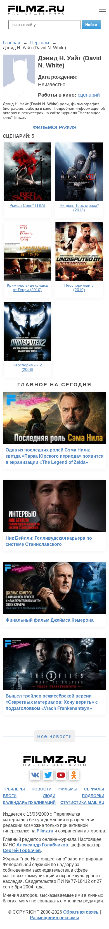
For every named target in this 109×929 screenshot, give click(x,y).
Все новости (54, 736)
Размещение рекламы (54, 917)
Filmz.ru (45, 831)
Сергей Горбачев (22, 850)
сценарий (89, 95)
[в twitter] (48, 775)
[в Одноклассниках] (74, 775)
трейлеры (14, 789)
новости (41, 789)
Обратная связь (81, 912)
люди (49, 796)
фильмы (67, 789)
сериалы (94, 789)
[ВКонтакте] (35, 775)
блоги (9, 796)
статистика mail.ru (82, 802)
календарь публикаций (29, 802)
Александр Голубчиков (42, 845)
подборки (93, 796)
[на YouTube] (61, 775)
